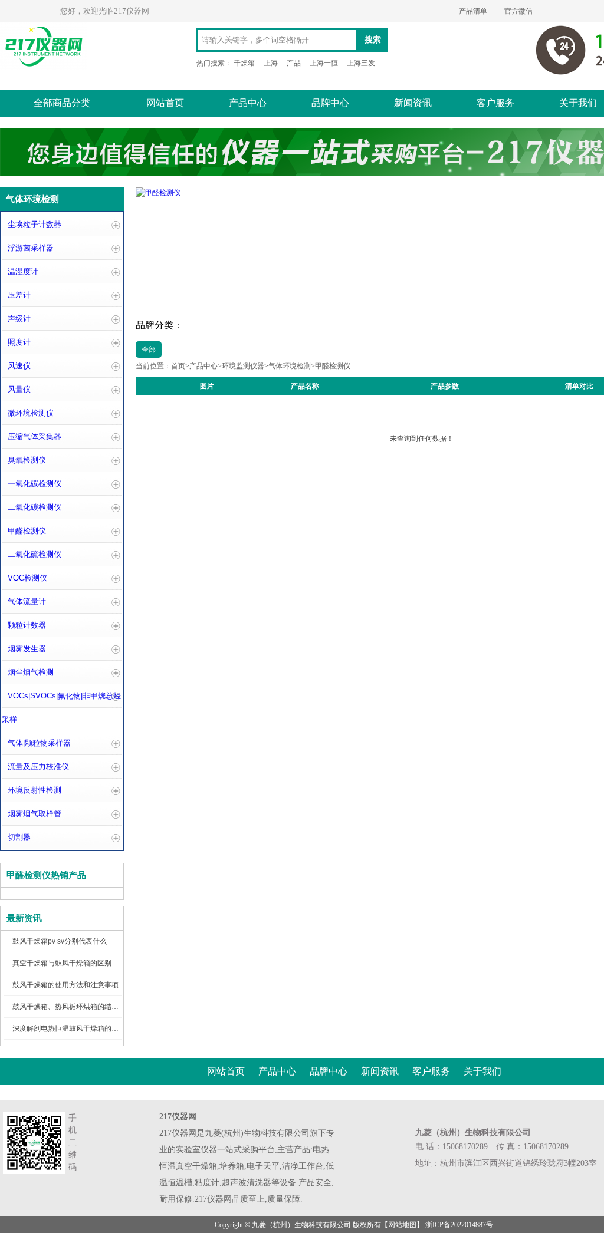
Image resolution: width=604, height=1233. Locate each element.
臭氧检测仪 (27, 460)
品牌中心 (330, 103)
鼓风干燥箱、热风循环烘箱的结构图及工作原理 (86, 1007)
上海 (271, 63)
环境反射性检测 (34, 790)
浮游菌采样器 (31, 247)
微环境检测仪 (31, 412)
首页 (178, 366)
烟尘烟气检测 (31, 672)
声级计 (19, 318)
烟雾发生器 (27, 648)
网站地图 (402, 1225)
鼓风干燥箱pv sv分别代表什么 (59, 941)
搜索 (373, 39)
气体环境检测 (289, 366)
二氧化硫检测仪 (34, 554)
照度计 (19, 342)
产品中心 (248, 103)
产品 (294, 63)
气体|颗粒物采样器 (39, 743)
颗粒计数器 (27, 625)
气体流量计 (27, 601)
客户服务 (495, 103)
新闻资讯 (413, 103)
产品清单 (473, 11)
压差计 (19, 295)
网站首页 (165, 103)
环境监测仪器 (243, 366)
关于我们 (482, 1071)
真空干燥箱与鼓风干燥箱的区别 (61, 963)
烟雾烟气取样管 (34, 813)
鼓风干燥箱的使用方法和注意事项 (65, 985)
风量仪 (19, 389)
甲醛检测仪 (27, 530)
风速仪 (19, 365)
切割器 (19, 837)
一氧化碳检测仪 (34, 483)
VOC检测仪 (27, 577)
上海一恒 (324, 63)
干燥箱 (244, 63)
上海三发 (361, 63)
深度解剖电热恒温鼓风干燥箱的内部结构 (76, 1028)
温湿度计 (23, 271)
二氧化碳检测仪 (34, 507)
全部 (149, 349)
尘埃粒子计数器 (34, 224)
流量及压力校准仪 (38, 766)
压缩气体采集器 (34, 436)
